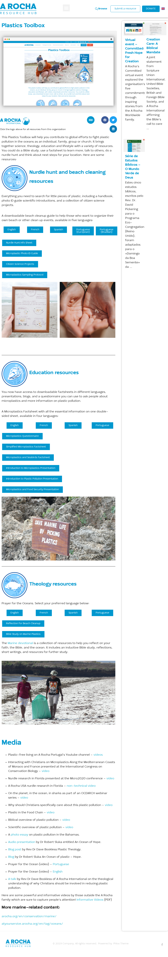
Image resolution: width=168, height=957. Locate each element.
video (45, 771)
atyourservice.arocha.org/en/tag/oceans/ (32, 923)
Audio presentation (21, 842)
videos (98, 755)
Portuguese (61, 864)
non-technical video (81, 786)
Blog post (14, 849)
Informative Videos (90, 899)
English (58, 871)
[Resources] (27, 943)
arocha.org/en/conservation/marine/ (29, 916)
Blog (11, 857)
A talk (12, 879)
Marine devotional (20, 643)
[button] (66, 7)
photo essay (19, 834)
